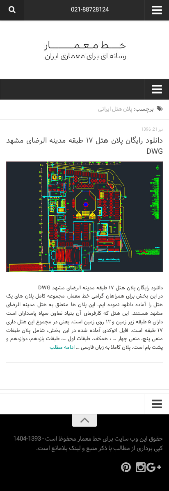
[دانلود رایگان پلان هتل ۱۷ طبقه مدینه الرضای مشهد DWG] (84, 216)
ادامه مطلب (62, 347)
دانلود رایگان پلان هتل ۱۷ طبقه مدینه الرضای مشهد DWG (84, 146)
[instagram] (140, 467)
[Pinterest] (126, 467)
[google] (155, 467)
